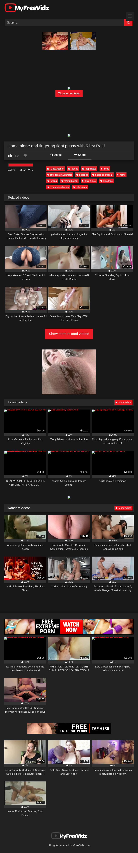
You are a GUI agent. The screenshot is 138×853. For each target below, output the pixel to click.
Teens (75, 168)
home (122, 174)
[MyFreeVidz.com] (69, 8)
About (58, 154)
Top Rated (91, 168)
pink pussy (90, 181)
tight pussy (81, 187)
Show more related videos (69, 334)
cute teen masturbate (61, 174)
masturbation (70, 181)
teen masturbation (59, 187)
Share (81, 154)
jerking (53, 181)
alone (106, 168)
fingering (83, 174)
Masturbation (57, 168)
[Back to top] (127, 842)
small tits (108, 181)
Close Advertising (69, 93)
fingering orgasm (103, 174)
